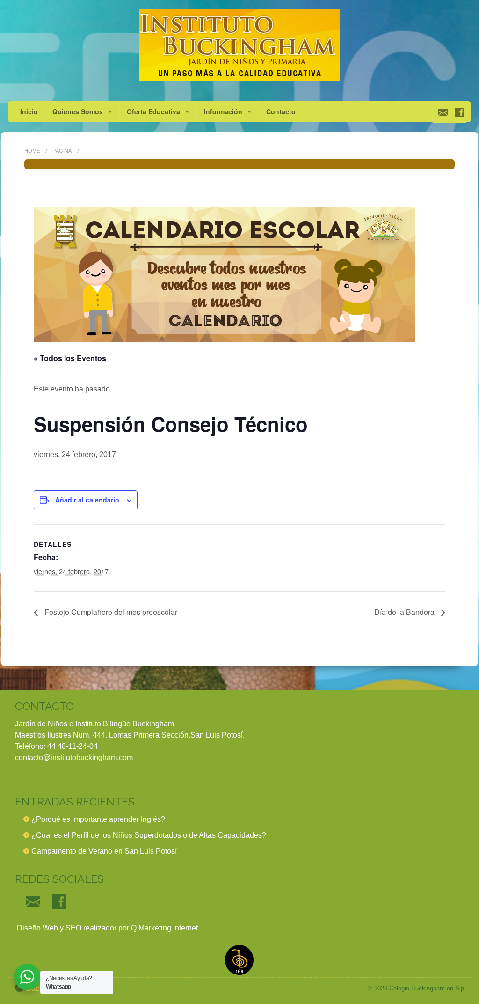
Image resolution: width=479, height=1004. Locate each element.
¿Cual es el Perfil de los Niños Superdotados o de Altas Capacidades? (148, 835)
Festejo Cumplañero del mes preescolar (110, 611)
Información (223, 111)
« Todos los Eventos (70, 358)
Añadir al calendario (87, 499)
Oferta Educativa (153, 111)
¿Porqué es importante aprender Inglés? (98, 819)
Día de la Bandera (405, 611)
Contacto (281, 111)
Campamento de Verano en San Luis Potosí (104, 851)
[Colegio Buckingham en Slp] (239, 45)
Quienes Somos (77, 111)
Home (32, 151)
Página (62, 151)
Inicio (29, 111)
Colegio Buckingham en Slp (426, 988)
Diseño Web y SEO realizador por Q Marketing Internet (106, 928)
